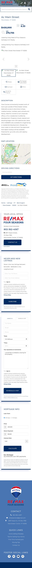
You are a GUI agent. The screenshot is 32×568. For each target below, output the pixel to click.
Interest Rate (8, 438)
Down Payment (8, 431)
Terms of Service (11, 397)
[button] (29, 9)
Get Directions (16, 177)
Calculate (13, 448)
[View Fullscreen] (3, 152)
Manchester (7, 205)
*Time (5, 343)
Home (3, 203)
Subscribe (13, 301)
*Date (5, 336)
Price (5, 423)
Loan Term (7, 413)
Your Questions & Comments (12, 349)
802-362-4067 (22, 3)
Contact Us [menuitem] (16, 545)
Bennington (21, 203)
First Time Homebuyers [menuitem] (16, 539)
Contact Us (12, 242)
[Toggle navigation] (29, 3)
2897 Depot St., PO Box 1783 (17, 522)
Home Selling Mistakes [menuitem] (16, 534)
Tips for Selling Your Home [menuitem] (16, 537)
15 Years (15, 418)
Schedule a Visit (22, 318)
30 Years (7, 418)
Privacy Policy (7, 295)
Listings (9, 203)
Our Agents (7, 246)
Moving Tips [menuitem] (16, 542)
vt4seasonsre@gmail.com (17, 518)
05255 (14, 205)
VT (14, 203)
